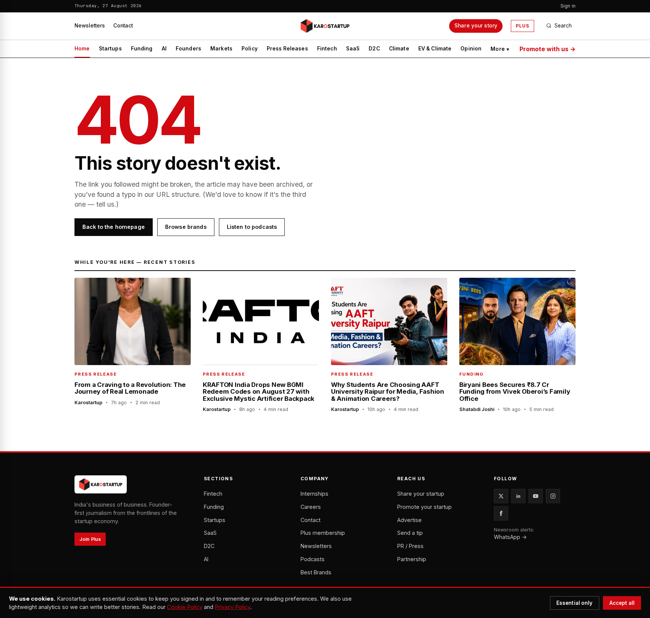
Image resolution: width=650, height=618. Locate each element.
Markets (221, 49)
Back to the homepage (113, 227)
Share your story (475, 26)
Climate (399, 49)
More (500, 49)
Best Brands (316, 572)
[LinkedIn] (518, 496)
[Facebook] (501, 513)
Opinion (470, 49)
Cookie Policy (184, 607)
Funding (142, 49)
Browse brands (186, 227)
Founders (188, 49)
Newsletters (89, 26)
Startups (110, 49)
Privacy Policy (232, 607)
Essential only (574, 603)
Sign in (568, 6)
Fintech (327, 49)
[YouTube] (536, 496)
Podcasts (313, 559)
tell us (105, 204)
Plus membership (323, 533)
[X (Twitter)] (501, 496)
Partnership (411, 559)
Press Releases (287, 49)
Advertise (409, 520)
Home (82, 49)
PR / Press (410, 546)
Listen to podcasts (252, 227)
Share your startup (420, 493)
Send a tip (410, 533)
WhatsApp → (510, 537)
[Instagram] (553, 496)
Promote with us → (547, 49)
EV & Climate (435, 49)
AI (164, 49)
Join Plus (90, 539)
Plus (522, 26)
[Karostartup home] (325, 26)
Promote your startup (424, 507)
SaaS (353, 49)
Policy (249, 49)
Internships (314, 493)
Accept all (622, 603)
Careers (311, 507)
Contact (123, 26)
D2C (374, 49)
